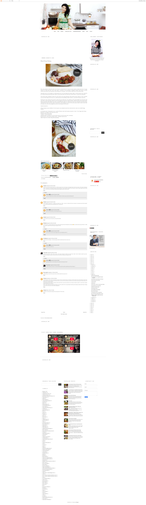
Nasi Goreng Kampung (72, 395)
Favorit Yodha (44, 406)
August (92, 274)
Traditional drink (45, 419)
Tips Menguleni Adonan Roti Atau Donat (75, 384)
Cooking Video (44, 437)
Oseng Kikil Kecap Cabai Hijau (96, 285)
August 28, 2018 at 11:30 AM (52, 238)
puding (43, 471)
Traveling (43, 408)
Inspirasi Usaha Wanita (46, 449)
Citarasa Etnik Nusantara (46, 400)
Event (43, 441)
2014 (91, 258)
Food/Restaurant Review (77, 31)
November (93, 300)
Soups (43, 494)
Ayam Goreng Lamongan (72, 418)
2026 (91, 312)
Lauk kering (44, 451)
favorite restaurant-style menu (47, 497)
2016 (91, 261)
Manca (43, 415)
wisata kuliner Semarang (46, 499)
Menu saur (44, 484)
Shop (58, 31)
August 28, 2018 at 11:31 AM (52, 252)
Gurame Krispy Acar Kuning (95, 280)
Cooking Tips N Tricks (45, 393)
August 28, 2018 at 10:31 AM (51, 223)
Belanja (43, 454)
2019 (91, 303)
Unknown (44, 185)
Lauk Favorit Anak (45, 450)
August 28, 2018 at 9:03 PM (55, 260)
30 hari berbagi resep (45, 405)
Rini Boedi (45, 223)
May (92, 270)
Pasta (43, 490)
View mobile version (64, 314)
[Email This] (53, 177)
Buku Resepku (44, 456)
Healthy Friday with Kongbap (46, 428)
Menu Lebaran (44, 429)
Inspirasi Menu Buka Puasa (46, 407)
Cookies (43, 414)
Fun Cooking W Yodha (45, 478)
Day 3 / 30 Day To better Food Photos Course (49, 476)
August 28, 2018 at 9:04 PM (55, 245)
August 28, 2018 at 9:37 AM (51, 217)
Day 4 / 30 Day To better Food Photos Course (49, 475)
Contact (91, 31)
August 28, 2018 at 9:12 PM (55, 194)
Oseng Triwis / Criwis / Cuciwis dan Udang (97, 284)
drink (43, 443)
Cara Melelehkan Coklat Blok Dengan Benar (75, 389)
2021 (91, 305)
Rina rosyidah (45, 272)
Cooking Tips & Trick (68, 31)
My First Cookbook (45, 465)
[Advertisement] (64, 47)
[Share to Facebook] (56, 177)
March (92, 267)
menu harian (44, 498)
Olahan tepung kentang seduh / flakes (48, 468)
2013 (91, 257)
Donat (43, 477)
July (92, 273)
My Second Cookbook (45, 486)
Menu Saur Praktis (45, 463)
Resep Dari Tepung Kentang (46, 469)
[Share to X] (55, 177)
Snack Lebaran (44, 493)
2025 (91, 311)
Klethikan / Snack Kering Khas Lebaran (48, 461)
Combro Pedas (93, 281)
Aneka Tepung (44, 399)
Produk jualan (44, 397)
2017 (91, 262)
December (93, 301)
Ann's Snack (45, 252)
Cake (43, 418)
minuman (43, 444)
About (87, 31)
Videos (83, 31)
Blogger (77, 502)
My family (43, 487)
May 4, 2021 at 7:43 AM (50, 290)
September (93, 297)
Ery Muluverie (45, 238)
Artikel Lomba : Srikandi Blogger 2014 (48, 472)
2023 (91, 308)
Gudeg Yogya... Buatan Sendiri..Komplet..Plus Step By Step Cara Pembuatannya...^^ (76, 413)
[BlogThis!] (54, 177)
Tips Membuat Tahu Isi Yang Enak (96, 292)
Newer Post (43, 312)
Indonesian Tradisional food (46, 457)
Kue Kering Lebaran (45, 422)
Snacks (43, 412)
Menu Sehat (44, 464)
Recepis (43, 413)
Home (55, 31)
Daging (43, 447)
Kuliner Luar (44, 479)
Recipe (43, 492)
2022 (91, 307)
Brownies (43, 455)
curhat (43, 440)
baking (43, 398)
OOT (43, 411)
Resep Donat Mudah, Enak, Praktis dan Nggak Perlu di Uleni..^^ (75, 407)
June (92, 271)
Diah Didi (47, 194)
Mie (43, 485)
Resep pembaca (45, 404)
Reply (44, 190)
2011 (91, 254)
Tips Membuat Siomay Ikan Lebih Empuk (75, 435)
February (92, 266)
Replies (45, 192)
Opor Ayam (70, 400)
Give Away (44, 401)
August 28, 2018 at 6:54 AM (51, 185)
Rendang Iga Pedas (94, 288)
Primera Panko (44, 491)
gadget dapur (44, 426)
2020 (91, 304)
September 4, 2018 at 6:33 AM (53, 272)
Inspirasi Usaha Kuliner (46, 442)
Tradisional (44, 392)
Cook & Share (44, 427)
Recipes (62, 31)
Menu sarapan (44, 483)
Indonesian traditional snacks (47, 458)
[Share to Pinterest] (58, 177)
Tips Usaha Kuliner (45, 470)
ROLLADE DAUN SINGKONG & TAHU (97, 293)
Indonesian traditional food (46, 448)
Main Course (44, 462)
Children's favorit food (45, 436)
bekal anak (44, 425)
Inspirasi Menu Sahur (45, 433)
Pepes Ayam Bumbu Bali (95, 275)
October (92, 298)
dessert (43, 435)
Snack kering (44, 434)
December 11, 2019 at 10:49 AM (52, 278)
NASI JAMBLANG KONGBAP (95, 289)
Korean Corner (44, 420)
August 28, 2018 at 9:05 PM (55, 209)
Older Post (84, 312)
